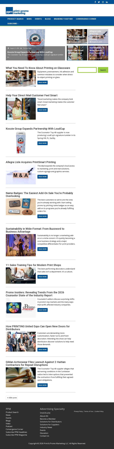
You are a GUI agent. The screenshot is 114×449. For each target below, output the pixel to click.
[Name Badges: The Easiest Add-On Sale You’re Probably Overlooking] (21, 200)
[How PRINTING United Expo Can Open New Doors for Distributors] (21, 333)
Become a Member (48, 419)
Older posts (13, 398)
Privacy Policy (78, 411)
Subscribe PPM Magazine (16, 435)
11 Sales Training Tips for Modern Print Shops (33, 265)
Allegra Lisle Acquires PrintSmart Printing (31, 162)
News (29, 19)
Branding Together (63, 19)
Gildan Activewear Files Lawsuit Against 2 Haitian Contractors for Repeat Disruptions (36, 363)
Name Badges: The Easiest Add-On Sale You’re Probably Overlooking (39, 195)
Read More (43, 82)
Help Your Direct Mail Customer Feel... (75, 53)
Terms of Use (88, 411)
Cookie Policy (99, 411)
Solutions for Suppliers (49, 424)
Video (8, 423)
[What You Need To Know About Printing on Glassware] (21, 72)
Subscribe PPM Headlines (16, 432)
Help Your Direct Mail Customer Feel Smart (31, 95)
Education (44, 433)
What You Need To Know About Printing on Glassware (38, 68)
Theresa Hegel (27, 48)
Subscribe (12, 24)
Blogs (48, 19)
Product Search (15, 19)
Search (103, 70)
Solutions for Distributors (51, 421)
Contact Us (44, 436)
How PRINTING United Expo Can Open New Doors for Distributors (38, 328)
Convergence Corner (86, 19)
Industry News (46, 427)
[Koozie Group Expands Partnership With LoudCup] (21, 132)
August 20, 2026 (97, 58)
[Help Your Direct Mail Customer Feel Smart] (21, 99)
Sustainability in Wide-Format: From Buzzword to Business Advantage (35, 230)
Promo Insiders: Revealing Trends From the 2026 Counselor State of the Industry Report (35, 294)
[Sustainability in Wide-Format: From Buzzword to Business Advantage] (21, 235)
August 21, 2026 (15, 48)
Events (38, 19)
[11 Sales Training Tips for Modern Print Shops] (21, 269)
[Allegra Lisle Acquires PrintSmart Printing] (21, 166)
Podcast (9, 426)
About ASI (44, 416)
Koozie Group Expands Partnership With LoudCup (35, 128)
